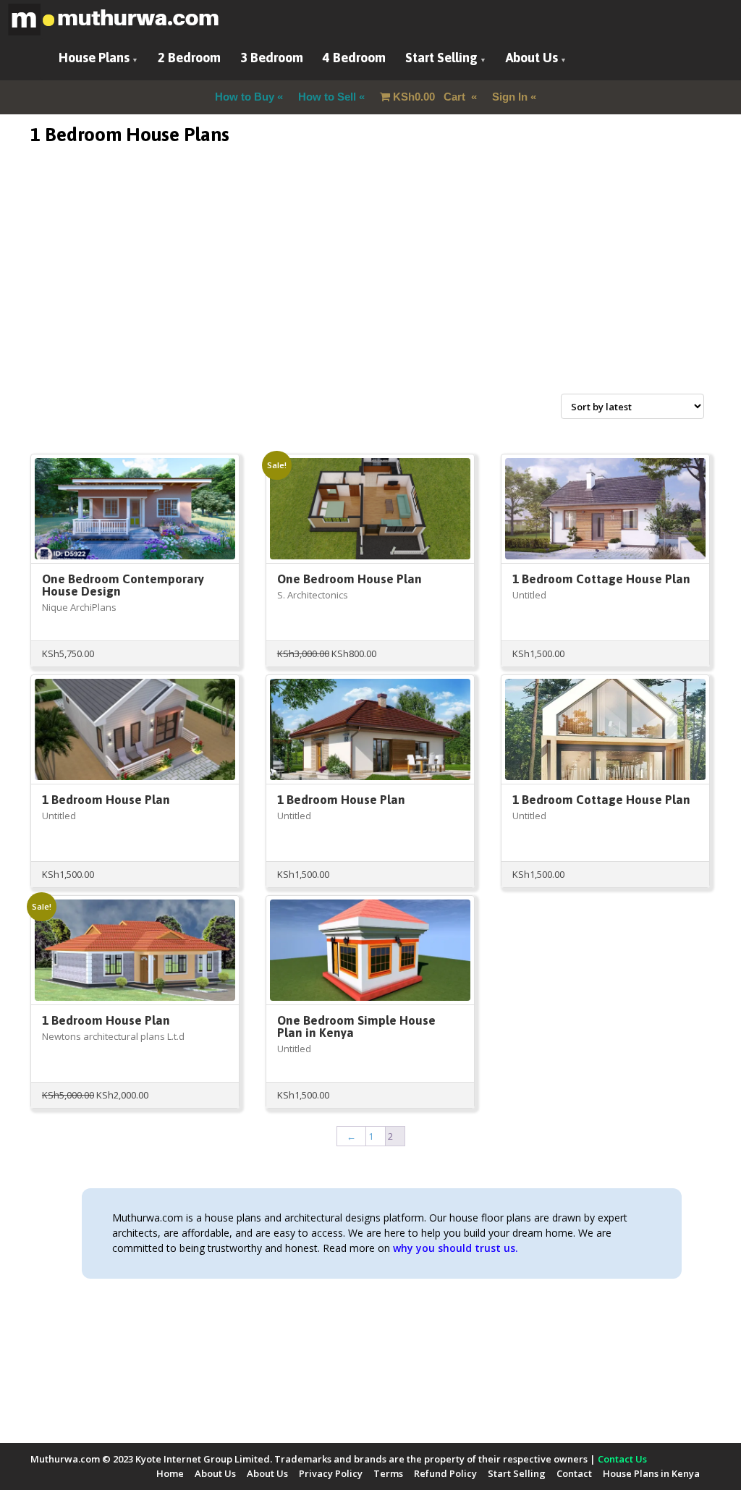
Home (170, 1473)
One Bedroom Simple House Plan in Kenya (356, 1026)
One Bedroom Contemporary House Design (123, 585)
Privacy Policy (331, 1473)
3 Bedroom (271, 57)
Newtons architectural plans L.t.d (113, 1036)
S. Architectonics (312, 594)
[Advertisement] (370, 286)
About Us (532, 57)
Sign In (510, 96)
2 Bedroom (189, 57)
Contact (574, 1473)
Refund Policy (445, 1473)
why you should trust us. (455, 1248)
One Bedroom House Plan (349, 579)
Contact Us (622, 1458)
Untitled (529, 594)
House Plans (94, 57)
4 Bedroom (354, 57)
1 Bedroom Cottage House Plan (601, 579)
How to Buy (244, 96)
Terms (388, 1473)
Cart (430, 96)
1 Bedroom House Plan (106, 799)
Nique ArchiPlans (79, 607)
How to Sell (327, 96)
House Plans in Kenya (651, 1473)
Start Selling (441, 57)
